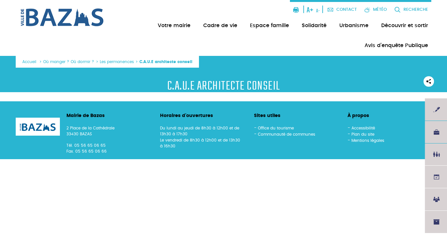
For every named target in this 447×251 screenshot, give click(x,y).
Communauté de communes (286, 134)
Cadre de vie (220, 25)
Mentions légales (367, 140)
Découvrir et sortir (404, 25)
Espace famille (269, 25)
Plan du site (362, 134)
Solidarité (314, 25)
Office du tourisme (276, 128)
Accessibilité (363, 128)
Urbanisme (353, 25)
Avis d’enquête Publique (396, 45)
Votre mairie (174, 25)
